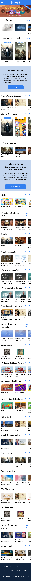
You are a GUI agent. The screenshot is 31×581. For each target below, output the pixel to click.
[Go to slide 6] (16, 15)
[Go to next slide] (28, 11)
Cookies (25, 570)
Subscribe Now (15, 186)
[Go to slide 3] (12, 15)
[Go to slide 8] (19, 15)
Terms (11, 570)
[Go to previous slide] (3, 11)
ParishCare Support (9, 566)
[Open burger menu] (2, 2)
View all (27, 20)
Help (5, 570)
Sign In (27, 576)
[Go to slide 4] (13, 15)
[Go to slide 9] (20, 15)
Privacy (18, 570)
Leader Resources (22, 566)
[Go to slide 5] (15, 15)
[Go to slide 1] (9, 15)
